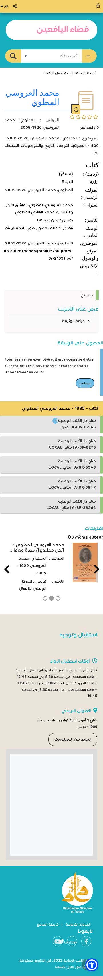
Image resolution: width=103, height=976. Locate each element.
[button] (89, 56)
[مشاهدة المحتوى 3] (45, 598)
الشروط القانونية (78, 924)
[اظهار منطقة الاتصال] (99, 6)
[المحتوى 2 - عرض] (51, 598)
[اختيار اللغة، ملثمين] (5, 6)
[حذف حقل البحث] (26, 56)
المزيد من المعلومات (72, 739)
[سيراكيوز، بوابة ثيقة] (63, 30)
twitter (72, 942)
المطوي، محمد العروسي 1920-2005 (42, 138)
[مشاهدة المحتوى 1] (58, 598)
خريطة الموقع (48, 924)
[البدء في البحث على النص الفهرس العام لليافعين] (13, 56)
